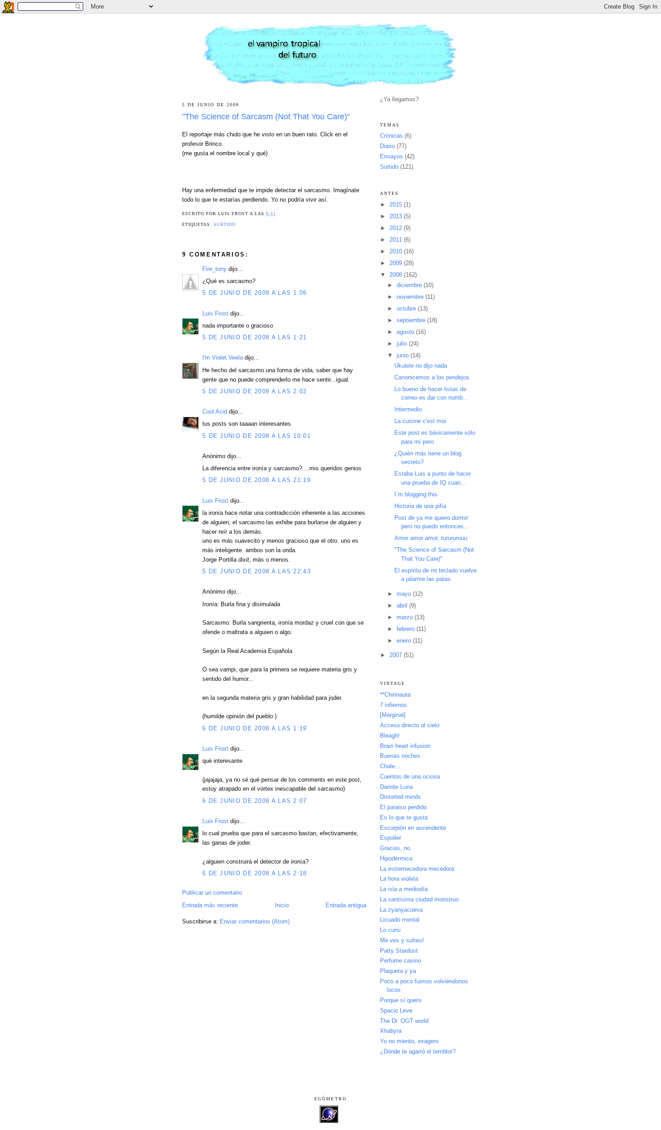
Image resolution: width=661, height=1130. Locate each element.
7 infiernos (393, 705)
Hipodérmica (396, 858)
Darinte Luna (396, 786)
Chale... (390, 766)
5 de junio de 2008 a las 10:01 (256, 435)
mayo (405, 593)
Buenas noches (400, 755)
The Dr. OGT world (404, 1020)
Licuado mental (400, 919)
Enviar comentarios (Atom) (255, 921)
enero (405, 640)
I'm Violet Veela (222, 357)
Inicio (282, 905)
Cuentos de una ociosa (410, 776)
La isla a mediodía (404, 889)
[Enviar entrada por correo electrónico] (279, 213)
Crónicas (391, 135)
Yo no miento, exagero (409, 1041)
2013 (396, 216)
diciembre (410, 285)
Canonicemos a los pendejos (431, 377)
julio (403, 343)
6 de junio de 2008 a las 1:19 (254, 728)
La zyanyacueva (401, 909)
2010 (396, 251)
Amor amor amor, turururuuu (430, 538)
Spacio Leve (396, 1010)
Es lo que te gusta (404, 817)
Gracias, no (395, 848)
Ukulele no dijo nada (420, 365)
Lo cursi (390, 930)
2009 (396, 263)
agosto (406, 332)
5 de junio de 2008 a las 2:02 (254, 391)
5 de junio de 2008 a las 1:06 (254, 292)
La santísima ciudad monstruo (419, 899)
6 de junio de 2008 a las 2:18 (254, 873)
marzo (406, 617)
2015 (396, 204)
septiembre (412, 320)
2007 (396, 655)
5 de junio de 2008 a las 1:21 (254, 337)
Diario (387, 146)
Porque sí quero (400, 1000)
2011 (396, 239)
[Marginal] (393, 714)
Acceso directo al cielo (409, 725)
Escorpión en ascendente (413, 827)
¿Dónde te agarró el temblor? (418, 1051)
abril (403, 605)
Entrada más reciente (210, 905)
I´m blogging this (416, 494)
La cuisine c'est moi (420, 421)
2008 (396, 274)
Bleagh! (390, 735)
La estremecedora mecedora (417, 868)
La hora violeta (399, 878)
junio (404, 355)
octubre (407, 308)
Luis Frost (215, 313)
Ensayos (391, 156)
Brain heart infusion (405, 746)
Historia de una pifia (420, 506)
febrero (406, 629)
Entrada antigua (346, 905)
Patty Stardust (399, 950)
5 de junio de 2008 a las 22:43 (256, 571)
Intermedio (408, 409)
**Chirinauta (395, 694)
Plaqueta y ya (398, 971)
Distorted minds (400, 796)
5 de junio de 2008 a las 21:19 (256, 480)
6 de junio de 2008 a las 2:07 (254, 800)
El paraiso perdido (403, 807)
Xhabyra (391, 1030)
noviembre (411, 296)
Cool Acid (214, 411)
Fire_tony (214, 269)
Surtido (225, 224)
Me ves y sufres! (402, 940)
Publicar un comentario (212, 892)
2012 (396, 228)
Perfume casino (400, 960)
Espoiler (390, 837)
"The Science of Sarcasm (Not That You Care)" (266, 116)
